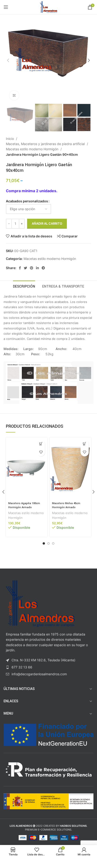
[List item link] (48, 667)
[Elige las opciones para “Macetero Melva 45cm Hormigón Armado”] (85, 444)
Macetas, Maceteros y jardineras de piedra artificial (46, 144)
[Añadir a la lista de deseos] (41, 452)
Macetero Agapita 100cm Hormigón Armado (24, 505)
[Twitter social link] (25, 268)
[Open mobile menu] (6, 7)
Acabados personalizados (27, 201)
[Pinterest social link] (31, 268)
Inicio (10, 139)
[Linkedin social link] (37, 268)
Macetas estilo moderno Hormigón (32, 149)
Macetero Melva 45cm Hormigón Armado (66, 505)
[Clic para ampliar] (14, 95)
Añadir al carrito (47, 223)
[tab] (24, 285)
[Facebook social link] (19, 268)
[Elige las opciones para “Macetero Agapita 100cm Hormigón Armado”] (41, 444)
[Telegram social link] (43, 268)
